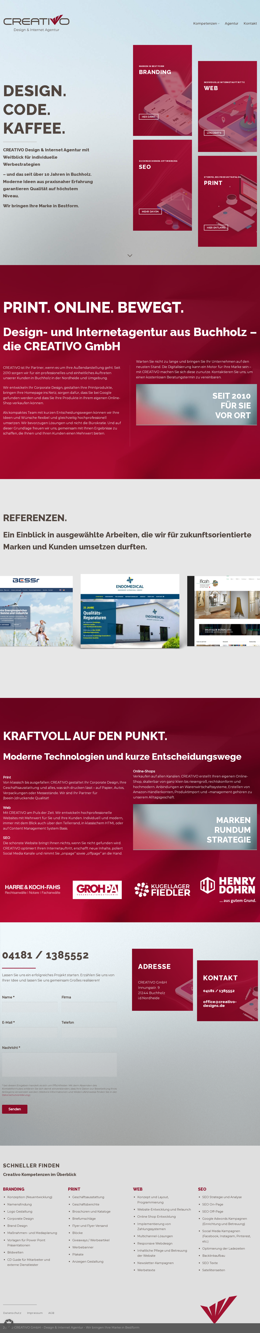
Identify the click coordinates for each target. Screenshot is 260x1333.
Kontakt (250, 23)
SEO (202, 1189)
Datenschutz (12, 1312)
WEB (138, 1189)
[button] (9, 1324)
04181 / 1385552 (219, 990)
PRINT (74, 1189)
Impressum (35, 1312)
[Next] (249, 612)
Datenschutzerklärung (15, 1094)
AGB (51, 1312)
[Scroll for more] (130, 256)
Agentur (231, 23)
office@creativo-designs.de (220, 1003)
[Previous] (10, 612)
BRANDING (13, 1189)
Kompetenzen (205, 23)
